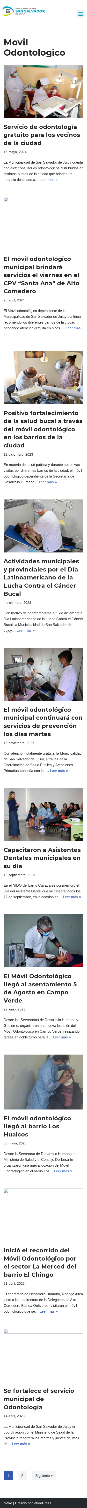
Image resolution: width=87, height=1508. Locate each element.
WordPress (42, 1503)
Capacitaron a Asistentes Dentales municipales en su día (42, 858)
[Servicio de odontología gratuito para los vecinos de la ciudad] (43, 91)
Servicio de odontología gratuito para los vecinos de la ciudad (42, 134)
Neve (8, 1503)
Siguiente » (44, 1476)
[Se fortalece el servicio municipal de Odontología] (43, 1355)
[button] (81, 14)
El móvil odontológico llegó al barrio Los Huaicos (37, 1126)
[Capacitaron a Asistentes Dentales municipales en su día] (43, 814)
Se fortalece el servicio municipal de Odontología (39, 1398)
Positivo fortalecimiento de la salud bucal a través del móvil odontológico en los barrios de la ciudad (43, 429)
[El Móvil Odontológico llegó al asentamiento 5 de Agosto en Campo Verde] (43, 940)
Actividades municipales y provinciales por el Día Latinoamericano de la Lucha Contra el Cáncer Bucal (41, 577)
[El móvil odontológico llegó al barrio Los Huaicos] (43, 1082)
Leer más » (49, 180)
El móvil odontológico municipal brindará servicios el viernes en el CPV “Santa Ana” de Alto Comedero (42, 275)
